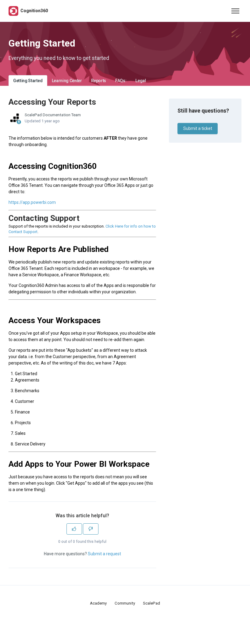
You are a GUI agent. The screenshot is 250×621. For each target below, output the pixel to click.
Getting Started (28, 80)
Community (125, 603)
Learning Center (67, 80)
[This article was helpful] (74, 529)
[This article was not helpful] (90, 529)
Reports (98, 80)
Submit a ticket (197, 128)
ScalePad (151, 603)
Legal (140, 80)
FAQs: (120, 80)
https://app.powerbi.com (32, 202)
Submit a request (104, 553)
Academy (98, 603)
